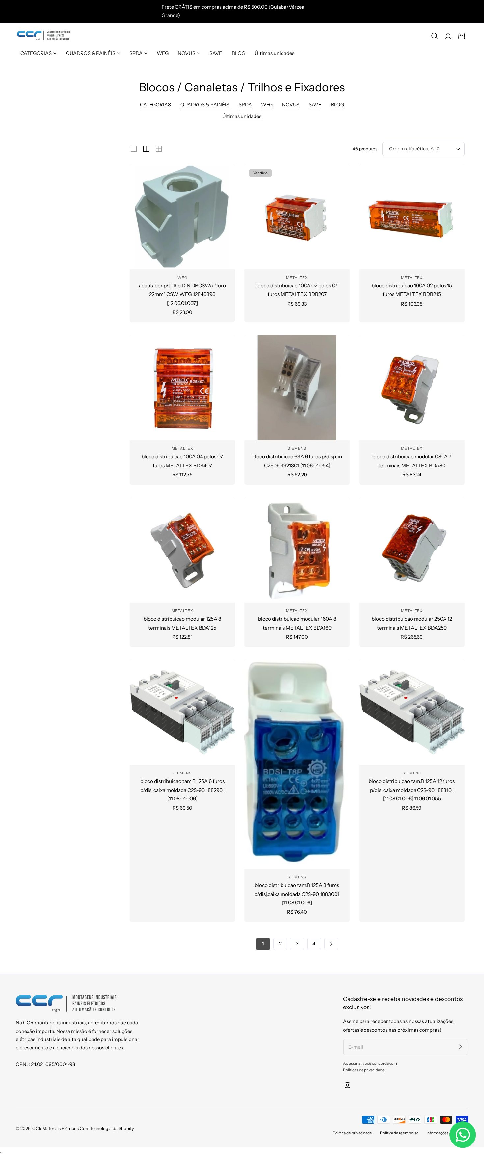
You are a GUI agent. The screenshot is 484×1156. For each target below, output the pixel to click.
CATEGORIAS (155, 105)
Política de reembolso (399, 1133)
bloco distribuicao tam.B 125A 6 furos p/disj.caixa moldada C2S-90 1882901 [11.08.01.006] (182, 790)
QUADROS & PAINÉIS (204, 105)
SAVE (315, 105)
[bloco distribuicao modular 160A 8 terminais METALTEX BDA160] (297, 550)
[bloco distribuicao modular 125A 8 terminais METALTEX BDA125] (182, 550)
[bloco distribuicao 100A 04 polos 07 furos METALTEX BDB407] (182, 387)
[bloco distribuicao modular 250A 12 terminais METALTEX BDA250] (412, 550)
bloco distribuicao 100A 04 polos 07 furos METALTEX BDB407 (182, 460)
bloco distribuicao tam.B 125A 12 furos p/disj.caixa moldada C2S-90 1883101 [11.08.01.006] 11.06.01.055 (412, 790)
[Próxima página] (331, 944)
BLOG (337, 105)
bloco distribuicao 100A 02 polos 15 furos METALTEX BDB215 (412, 289)
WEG (267, 105)
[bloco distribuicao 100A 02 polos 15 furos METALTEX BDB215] (412, 216)
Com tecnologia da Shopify (107, 1128)
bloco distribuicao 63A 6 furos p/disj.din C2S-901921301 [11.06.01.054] (297, 460)
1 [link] (263, 944)
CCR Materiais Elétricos (55, 1128)
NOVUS (290, 105)
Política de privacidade (352, 1133)
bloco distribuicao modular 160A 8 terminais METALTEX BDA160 (297, 623)
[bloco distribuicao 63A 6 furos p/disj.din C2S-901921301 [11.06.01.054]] (297, 387)
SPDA (245, 105)
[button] (435, 35)
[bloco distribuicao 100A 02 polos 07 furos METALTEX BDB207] (297, 216)
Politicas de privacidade (363, 1070)
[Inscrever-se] (460, 1047)
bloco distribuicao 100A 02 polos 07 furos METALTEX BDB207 (296, 289)
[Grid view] (134, 149)
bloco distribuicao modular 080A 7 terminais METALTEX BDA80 (411, 460)
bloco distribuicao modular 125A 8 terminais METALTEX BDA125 (182, 623)
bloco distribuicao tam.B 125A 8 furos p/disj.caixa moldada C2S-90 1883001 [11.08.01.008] (297, 894)
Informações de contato (447, 1133)
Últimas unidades (241, 116)
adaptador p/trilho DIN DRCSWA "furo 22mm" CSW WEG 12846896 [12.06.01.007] (182, 294)
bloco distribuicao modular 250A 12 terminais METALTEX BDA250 (412, 623)
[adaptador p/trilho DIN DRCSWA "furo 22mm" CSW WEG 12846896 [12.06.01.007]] (182, 216)
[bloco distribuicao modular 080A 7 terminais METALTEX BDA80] (412, 387)
